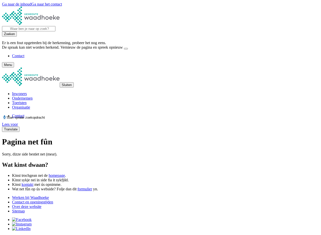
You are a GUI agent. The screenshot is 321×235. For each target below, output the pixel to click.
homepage (57, 175)
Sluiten (67, 85)
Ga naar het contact (46, 4)
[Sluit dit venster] (126, 48)
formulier (84, 189)
